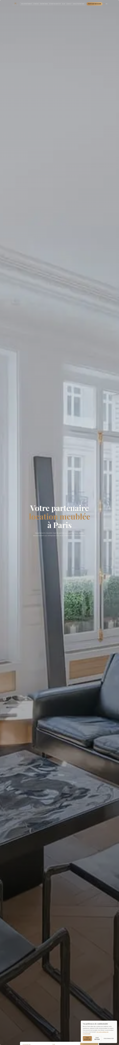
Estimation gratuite (55, 3)
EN (106, 3)
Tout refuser (97, 1038)
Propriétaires (44, 3)
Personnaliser (109, 1038)
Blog (63, 3)
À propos (36, 3)
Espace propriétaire (78, 3)
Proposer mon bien (94, 4)
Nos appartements (26, 3)
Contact (69, 3)
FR (104, 3)
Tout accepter (87, 1038)
